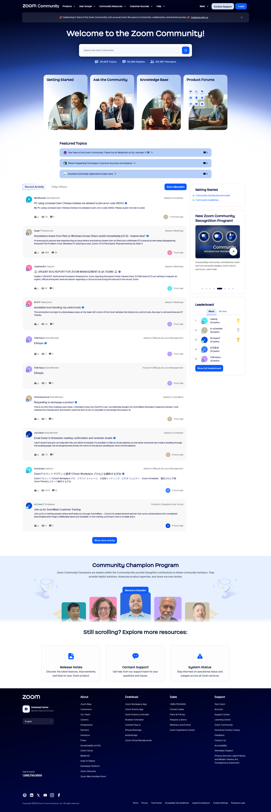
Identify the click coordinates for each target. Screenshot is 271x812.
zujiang (213, 319)
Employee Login (238, 803)
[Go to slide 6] (223, 288)
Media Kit (85, 755)
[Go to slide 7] (229, 288)
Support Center (222, 714)
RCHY (37, 302)
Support (220, 697)
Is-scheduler (216, 328)
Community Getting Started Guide (213, 195)
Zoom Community (224, 724)
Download (131, 697)
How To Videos (87, 760)
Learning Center (223, 719)
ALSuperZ (39, 504)
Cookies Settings (220, 803)
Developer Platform (90, 766)
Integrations (86, 724)
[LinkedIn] (31, 795)
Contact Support (223, 6)
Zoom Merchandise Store (93, 776)
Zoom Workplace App (136, 704)
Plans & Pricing (177, 714)
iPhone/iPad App (133, 730)
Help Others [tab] (59, 187)
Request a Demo (178, 719)
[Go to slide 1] (202, 288)
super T (38, 231)
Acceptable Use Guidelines (177, 803)
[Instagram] (52, 795)
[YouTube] (45, 795)
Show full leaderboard (209, 368)
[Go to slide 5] (218, 288)
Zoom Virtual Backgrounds (138, 740)
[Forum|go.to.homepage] (41, 6)
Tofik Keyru (39, 338)
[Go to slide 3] (210, 288)
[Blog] (25, 795)
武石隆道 (214, 347)
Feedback (219, 735)
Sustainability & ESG (90, 745)
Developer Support (224, 750)
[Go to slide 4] (214, 288)
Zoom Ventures (88, 771)
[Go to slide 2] (206, 288)
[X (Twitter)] (38, 795)
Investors (85, 735)
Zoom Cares (86, 750)
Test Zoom (220, 704)
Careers (84, 719)
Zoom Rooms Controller (137, 714)
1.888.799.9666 (32, 775)
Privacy (144, 803)
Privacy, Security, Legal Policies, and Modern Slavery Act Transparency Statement (230, 759)
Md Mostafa (40, 198)
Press (83, 740)
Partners (84, 730)
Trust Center (156, 803)
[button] (176, 187)
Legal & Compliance (201, 803)
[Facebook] (59, 795)
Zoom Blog (85, 704)
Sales (173, 697)
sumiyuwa (39, 468)
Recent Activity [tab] (34, 187)
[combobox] (131, 50)
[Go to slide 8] (232, 288)
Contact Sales (177, 709)
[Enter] (185, 50)
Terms (135, 803)
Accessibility (221, 745)
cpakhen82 (40, 266)
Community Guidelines (207, 200)
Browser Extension (134, 719)
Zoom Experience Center (182, 730)
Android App (131, 735)
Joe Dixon (39, 433)
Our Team (85, 714)
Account (219, 709)
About (84, 697)
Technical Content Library (227, 730)
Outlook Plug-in (133, 724)
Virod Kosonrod (41, 397)
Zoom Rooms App (134, 709)
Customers (86, 709)
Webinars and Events (180, 724)
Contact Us (220, 740)
